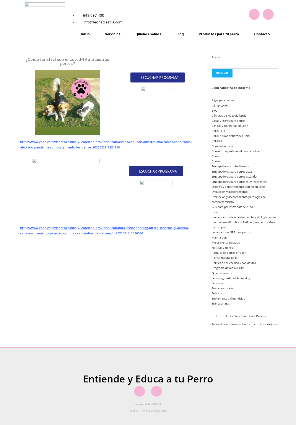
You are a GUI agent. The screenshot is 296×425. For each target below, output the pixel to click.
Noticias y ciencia (223, 248)
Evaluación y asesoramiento (230, 192)
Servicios (217, 283)
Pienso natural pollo (224, 258)
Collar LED (218, 131)
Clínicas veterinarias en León (230, 126)
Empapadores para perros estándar (234, 176)
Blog (180, 34)
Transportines (221, 303)
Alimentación (220, 105)
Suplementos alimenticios (228, 298)
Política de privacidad (154, 410)
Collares (217, 141)
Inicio (85, 34)
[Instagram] (268, 14)
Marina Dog (219, 237)
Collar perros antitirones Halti (231, 136)
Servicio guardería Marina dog (231, 278)
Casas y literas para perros (228, 121)
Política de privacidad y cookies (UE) (234, 263)
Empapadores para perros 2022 (232, 171)
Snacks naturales (222, 288)
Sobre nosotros (222, 293)
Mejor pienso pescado (226, 242)
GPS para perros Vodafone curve (233, 207)
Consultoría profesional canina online (236, 151)
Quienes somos (148, 34)
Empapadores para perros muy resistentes (239, 182)
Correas (217, 161)
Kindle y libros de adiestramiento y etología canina (244, 217)
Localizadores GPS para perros (231, 232)
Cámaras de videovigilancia (229, 115)
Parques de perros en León (229, 253)
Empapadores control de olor (230, 166)
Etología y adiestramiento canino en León (238, 187)
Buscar (216, 57)
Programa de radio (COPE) (228, 268)
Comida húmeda (222, 146)
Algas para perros (223, 100)
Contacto (262, 34)
